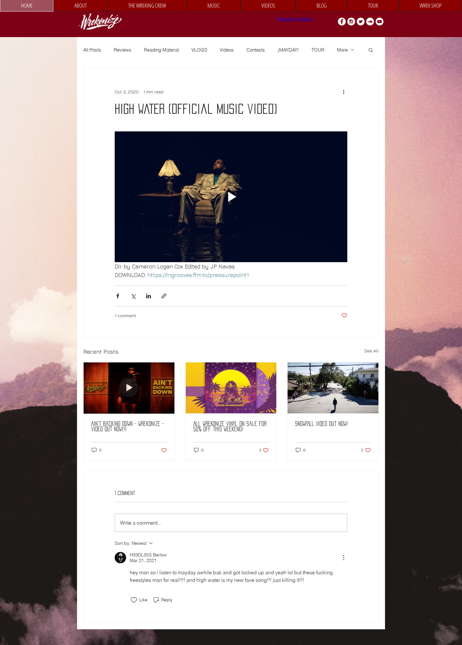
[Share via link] (164, 296)
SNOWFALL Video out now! (321, 424)
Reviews (122, 50)
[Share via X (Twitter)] (133, 296)
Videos (227, 50)
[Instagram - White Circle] (351, 21)
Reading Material (161, 50)
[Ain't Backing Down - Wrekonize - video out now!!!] (129, 387)
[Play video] (231, 196)
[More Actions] (343, 557)
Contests (255, 50)
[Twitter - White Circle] (361, 21)
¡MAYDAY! (288, 50)
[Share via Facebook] (118, 296)
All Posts (92, 50)
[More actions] (343, 91)
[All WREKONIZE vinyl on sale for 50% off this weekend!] (231, 387)
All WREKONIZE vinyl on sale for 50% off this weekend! (230, 426)
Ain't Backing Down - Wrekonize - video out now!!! (127, 426)
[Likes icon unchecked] (134, 600)
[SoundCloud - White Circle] (370, 21)
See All (371, 350)
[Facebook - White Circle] (342, 21)
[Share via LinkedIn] (148, 296)
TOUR (317, 50)
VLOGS (199, 50)
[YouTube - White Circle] (379, 21)
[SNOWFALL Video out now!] (333, 387)
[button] (371, 49)
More (342, 50)
